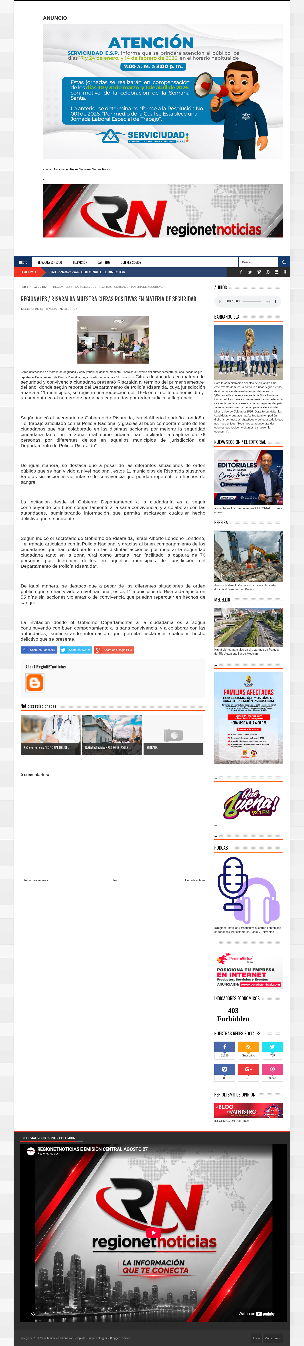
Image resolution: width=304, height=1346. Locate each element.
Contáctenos (273, 1338)
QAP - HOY (103, 262)
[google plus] (285, 272)
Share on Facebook (42, 650)
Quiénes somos (131, 262)
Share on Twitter (79, 650)
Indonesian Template (72, 1338)
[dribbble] (267, 272)
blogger (102, 1338)
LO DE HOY (70, 309)
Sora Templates (49, 1338)
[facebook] (241, 272)
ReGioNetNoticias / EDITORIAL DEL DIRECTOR (88, 272)
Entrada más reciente (34, 880)
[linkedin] (276, 272)
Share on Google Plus (118, 650)
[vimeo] (258, 272)
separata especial (49, 262)
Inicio (23, 262)
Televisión (80, 262)
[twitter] (249, 272)
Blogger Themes (120, 1338)
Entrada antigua (195, 880)
